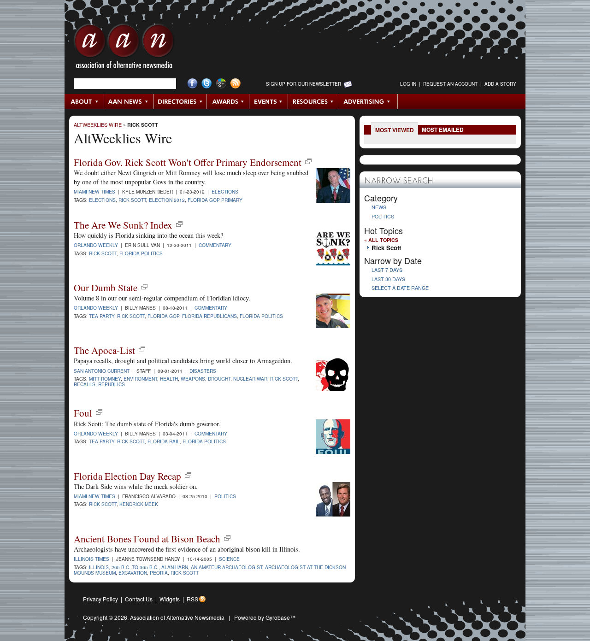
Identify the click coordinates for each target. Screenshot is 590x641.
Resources (313, 101)
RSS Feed (235, 83)
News (379, 207)
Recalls (84, 384)
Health (169, 378)
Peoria (159, 572)
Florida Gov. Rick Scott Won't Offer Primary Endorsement (187, 162)
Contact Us (139, 599)
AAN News (129, 101)
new (308, 161)
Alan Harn (174, 567)
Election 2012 (167, 199)
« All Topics (381, 239)
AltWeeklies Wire (98, 124)
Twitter (206, 83)
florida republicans (209, 315)
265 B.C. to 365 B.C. (135, 567)
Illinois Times (91, 558)
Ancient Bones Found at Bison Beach (147, 538)
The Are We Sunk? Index (123, 224)
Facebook (192, 83)
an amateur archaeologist (226, 567)
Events (268, 101)
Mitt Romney (105, 378)
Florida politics (141, 253)
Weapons (193, 378)
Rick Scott (142, 124)
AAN (124, 48)
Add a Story (500, 84)
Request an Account (450, 84)
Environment (140, 378)
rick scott (131, 315)
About (85, 101)
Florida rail (164, 441)
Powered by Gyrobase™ (264, 617)
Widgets (169, 599)
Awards (228, 101)
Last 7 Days (387, 269)
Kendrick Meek (138, 503)
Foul (83, 412)
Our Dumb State (105, 287)
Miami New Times (94, 191)
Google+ (221, 83)
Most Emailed (443, 129)
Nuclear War (250, 378)
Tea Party (101, 441)
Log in (408, 84)
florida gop (163, 315)
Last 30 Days (388, 279)
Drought (219, 378)
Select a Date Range (400, 287)
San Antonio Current (102, 370)
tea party (101, 315)
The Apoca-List (104, 350)
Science (229, 558)
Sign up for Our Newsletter (303, 84)
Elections (225, 191)
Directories (180, 101)
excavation (132, 572)
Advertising (368, 101)
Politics (225, 496)
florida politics (261, 315)
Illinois (99, 567)
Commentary (215, 244)
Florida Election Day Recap (127, 476)
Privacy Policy (100, 599)
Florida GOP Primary (215, 199)
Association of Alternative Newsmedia (177, 617)
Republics (111, 384)
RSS (192, 599)
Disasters (202, 370)
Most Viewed (394, 130)
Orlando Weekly (96, 244)
